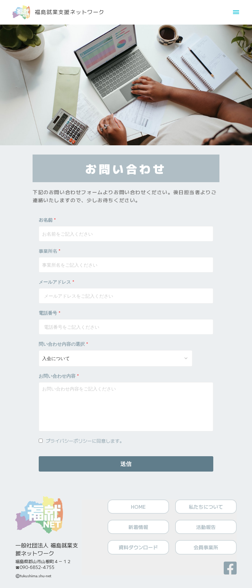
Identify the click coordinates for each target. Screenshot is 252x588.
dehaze (236, 12)
